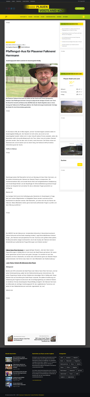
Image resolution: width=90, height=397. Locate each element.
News (72, 364)
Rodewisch (72, 370)
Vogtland (36, 16)
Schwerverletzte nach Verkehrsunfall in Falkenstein (70, 45)
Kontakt (13, 1)
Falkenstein (69, 360)
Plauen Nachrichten (10, 42)
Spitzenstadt (63, 373)
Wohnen (59, 16)
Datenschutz (18, 1)
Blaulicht (76, 357)
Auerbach (68, 357)
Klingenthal (77, 360)
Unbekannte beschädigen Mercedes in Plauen (72, 41)
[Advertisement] (32, 31)
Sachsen (80, 370)
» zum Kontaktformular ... (37, 380)
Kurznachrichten (50, 16)
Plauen (30, 16)
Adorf (61, 357)
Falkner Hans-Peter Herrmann (14, 250)
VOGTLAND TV (79, 8)
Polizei (42, 16)
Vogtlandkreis (71, 377)
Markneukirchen (64, 364)
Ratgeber (65, 16)
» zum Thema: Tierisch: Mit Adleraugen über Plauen (21, 263)
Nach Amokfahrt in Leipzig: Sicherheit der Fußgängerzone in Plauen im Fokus (71, 29)
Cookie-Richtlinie (26, 1)
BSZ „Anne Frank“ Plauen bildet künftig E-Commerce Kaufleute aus (42, 340)
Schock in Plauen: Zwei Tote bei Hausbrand (22, 339)
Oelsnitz (79, 364)
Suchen (63, 160)
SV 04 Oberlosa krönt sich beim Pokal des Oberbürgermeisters (71, 38)
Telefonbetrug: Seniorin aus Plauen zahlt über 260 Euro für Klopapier (72, 34)
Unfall (77, 373)
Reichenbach (63, 370)
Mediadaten (33, 1)
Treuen (71, 373)
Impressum (8, 1)
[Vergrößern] (80, 102)
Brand (61, 360)
